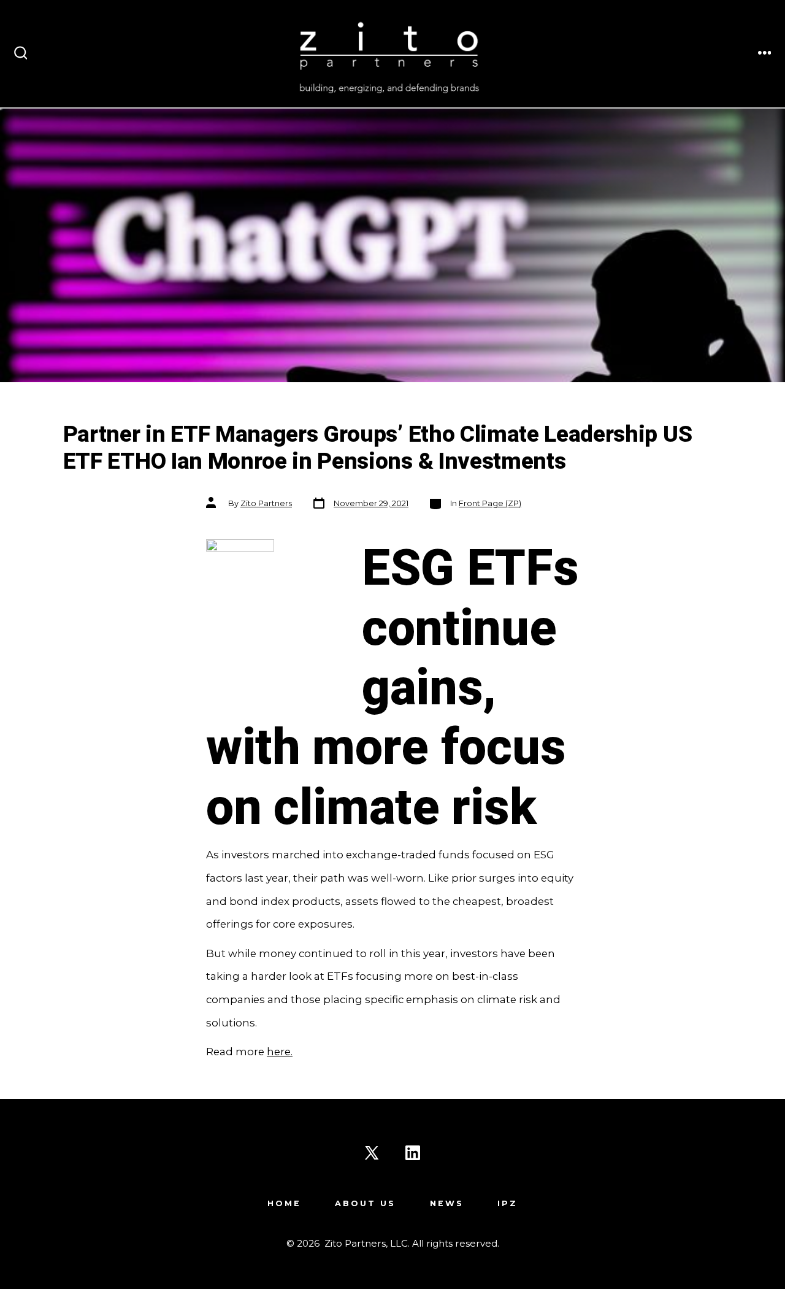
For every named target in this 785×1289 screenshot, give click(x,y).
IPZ (507, 1203)
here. (280, 1051)
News (447, 1203)
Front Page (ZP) (490, 503)
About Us (365, 1203)
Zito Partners (266, 503)
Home (284, 1203)
